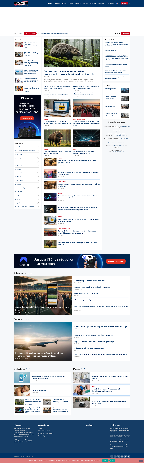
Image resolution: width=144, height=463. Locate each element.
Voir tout (29, 273)
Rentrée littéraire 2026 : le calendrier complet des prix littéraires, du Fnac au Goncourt (120, 430)
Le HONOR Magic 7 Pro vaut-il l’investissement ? (90, 281)
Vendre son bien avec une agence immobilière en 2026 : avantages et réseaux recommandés (116, 44)
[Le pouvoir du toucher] (22, 390)
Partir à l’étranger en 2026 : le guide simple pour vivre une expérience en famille (100, 354)
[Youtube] (119, 33)
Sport (28, 203)
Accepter (105, 460)
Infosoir (18, 358)
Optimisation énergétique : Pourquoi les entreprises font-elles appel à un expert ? (31, 80)
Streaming (101, 3)
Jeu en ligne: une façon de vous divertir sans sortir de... (53, 33)
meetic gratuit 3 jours (118, 146)
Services (85, 3)
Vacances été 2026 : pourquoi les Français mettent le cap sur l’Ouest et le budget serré (100, 328)
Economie (28, 191)
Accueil (50, 3)
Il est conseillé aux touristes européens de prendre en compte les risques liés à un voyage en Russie (39, 354)
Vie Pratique (110, 3)
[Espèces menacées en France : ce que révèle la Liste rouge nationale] (57, 142)
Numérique (28, 169)
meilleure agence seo (124, 126)
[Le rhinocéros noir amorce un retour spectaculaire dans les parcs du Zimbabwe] (50, 162)
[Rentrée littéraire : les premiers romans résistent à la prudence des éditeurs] (50, 185)
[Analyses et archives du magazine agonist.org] (125, 98)
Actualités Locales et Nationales (28, 150)
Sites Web (93, 3)
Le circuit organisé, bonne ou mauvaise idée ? (89, 348)
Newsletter (126, 33)
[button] (38, 33)
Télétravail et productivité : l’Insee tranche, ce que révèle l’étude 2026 (31, 54)
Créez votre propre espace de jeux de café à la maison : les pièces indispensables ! (101, 307)
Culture (64, 3)
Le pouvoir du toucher (110, 50)
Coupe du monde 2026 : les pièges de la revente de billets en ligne (42, 308)
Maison (28, 177)
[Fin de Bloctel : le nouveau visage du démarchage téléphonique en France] (22, 377)
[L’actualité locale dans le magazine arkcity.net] (125, 106)
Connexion (124, 3)
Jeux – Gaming (28, 188)
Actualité (57, 3)
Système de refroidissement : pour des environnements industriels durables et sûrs (31, 72)
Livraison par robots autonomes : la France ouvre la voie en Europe (60, 401)
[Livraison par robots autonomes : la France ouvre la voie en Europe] (47, 401)
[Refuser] (141, 461)
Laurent (18, 312)
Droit (28, 195)
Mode (28, 199)
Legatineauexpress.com (117, 152)
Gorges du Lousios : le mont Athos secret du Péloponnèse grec (94, 342)
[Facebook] (115, 33)
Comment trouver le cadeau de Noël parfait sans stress (92, 287)
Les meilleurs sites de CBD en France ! (86, 293)
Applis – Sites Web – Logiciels (28, 206)
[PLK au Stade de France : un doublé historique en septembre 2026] (86, 142)
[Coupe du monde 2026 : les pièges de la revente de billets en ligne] (43, 295)
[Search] (129, 3)
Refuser (112, 460)
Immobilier (28, 180)
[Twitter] (117, 33)
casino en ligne (118, 134)
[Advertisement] (72, 20)
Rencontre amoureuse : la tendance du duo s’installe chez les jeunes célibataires (60, 409)
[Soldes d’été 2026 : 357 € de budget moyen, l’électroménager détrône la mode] (19, 44)
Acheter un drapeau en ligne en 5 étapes (87, 300)
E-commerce (20, 273)
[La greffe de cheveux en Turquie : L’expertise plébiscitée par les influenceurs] (81, 390)
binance (121, 135)
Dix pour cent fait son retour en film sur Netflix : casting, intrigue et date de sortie (120, 446)
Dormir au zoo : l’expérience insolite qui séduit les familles (93, 335)
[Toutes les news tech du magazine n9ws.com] (125, 90)
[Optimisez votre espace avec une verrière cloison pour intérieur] (81, 377)
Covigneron (117, 131)
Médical (28, 184)
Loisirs (71, 3)
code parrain (124, 138)
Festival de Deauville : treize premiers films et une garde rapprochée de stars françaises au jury (86, 123)
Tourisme (77, 3)
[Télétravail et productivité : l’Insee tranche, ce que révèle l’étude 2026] (19, 54)
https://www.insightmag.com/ (116, 143)
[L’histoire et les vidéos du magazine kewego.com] (125, 115)
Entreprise (28, 154)
